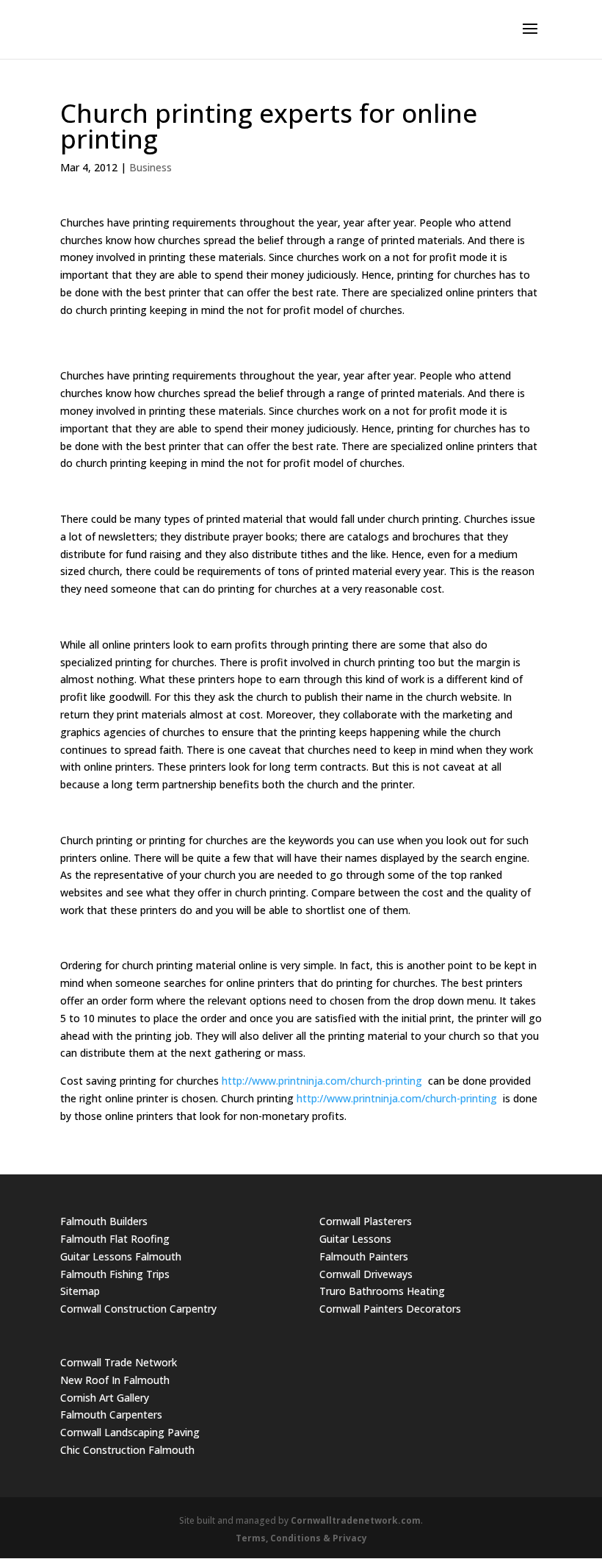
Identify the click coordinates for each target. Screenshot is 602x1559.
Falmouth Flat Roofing (115, 1239)
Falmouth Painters (363, 1256)
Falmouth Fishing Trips (115, 1274)
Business (150, 167)
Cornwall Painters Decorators (390, 1309)
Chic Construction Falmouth (127, 1450)
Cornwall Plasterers (365, 1221)
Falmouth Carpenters (111, 1414)
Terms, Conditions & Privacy (301, 1538)
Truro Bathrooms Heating (382, 1291)
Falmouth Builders (104, 1221)
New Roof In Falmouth (115, 1380)
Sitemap (80, 1291)
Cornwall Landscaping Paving (130, 1432)
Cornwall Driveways (366, 1274)
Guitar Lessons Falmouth (120, 1256)
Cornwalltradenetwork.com (356, 1520)
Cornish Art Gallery (104, 1398)
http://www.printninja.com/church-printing (322, 1081)
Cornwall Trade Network (118, 1362)
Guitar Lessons (355, 1239)
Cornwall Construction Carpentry (138, 1309)
